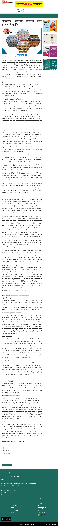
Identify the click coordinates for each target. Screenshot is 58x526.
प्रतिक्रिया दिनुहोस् (5, 450)
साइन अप (25, 9)
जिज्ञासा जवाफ (14, 505)
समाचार (12, 503)
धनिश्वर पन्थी (11, 56)
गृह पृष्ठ (12, 498)
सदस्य (39, 501)
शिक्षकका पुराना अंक (42, 508)
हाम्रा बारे (39, 498)
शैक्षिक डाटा (13, 501)
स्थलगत (12, 508)
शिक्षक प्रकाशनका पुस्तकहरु (43, 510)
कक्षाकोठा (13, 512)
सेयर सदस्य (40, 503)
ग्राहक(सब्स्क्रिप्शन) (41, 512)
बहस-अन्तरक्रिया (14, 510)
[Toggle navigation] (6, 15)
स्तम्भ (39, 505)
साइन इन (18, 9)
